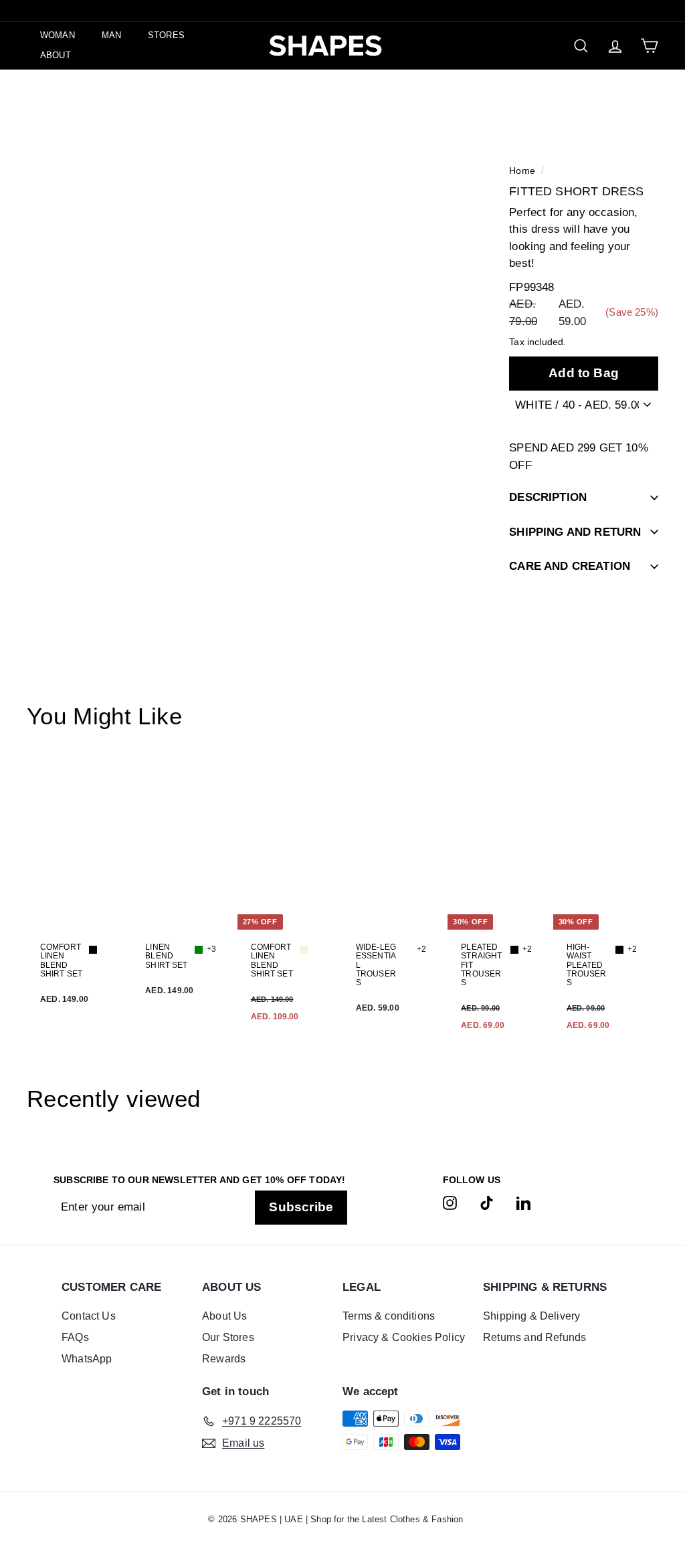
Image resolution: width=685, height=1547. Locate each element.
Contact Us (89, 1316)
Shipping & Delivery (531, 1316)
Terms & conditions (388, 1316)
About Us (224, 1316)
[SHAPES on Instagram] (450, 1202)
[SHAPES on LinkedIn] (523, 1202)
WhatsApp (87, 1358)
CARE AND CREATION (569, 566)
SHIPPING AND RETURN (575, 532)
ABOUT (55, 55)
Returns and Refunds (534, 1337)
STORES (166, 35)
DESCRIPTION (548, 497)
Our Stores (228, 1337)
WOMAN (57, 35)
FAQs (75, 1337)
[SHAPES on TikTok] (487, 1202)
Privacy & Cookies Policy (403, 1337)
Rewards (224, 1358)
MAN (111, 35)
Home (522, 170)
